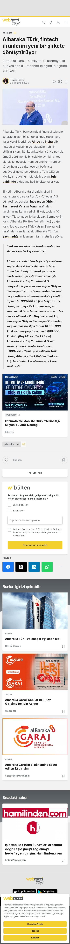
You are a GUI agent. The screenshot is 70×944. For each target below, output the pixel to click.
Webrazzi (10, 710)
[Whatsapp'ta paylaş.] (48, 567)
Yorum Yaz (35, 472)
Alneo (36, 141)
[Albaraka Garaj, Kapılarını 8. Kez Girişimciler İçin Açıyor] (35, 672)
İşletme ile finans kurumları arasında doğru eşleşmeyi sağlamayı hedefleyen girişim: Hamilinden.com (33, 849)
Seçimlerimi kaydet (35, 545)
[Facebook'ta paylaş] (8, 567)
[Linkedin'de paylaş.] (35, 567)
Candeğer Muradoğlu (17, 775)
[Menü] (65, 22)
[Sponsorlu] (35, 392)
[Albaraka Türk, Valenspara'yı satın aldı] (35, 610)
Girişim (8, 694)
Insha (49, 141)
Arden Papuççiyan (15, 860)
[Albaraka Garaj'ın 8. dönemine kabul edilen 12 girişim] (35, 736)
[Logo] (11, 21)
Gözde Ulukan (13, 646)
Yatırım (7, 33)
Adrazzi (9, 432)
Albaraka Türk (11, 444)
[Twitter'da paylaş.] (21, 567)
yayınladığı (10, 236)
